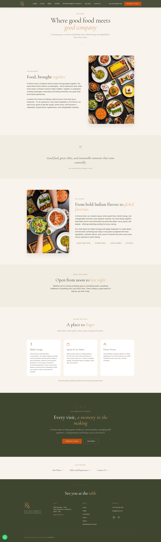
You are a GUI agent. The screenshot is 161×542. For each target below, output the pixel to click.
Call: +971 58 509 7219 (115, 3)
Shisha (85, 521)
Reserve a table (133, 3)
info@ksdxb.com (117, 511)
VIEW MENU (91, 441)
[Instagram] (114, 517)
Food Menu (86, 514)
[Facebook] (118, 517)
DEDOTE (52, 537)
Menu (50, 3)
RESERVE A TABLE (72, 441)
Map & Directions (58, 514)
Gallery (88, 3)
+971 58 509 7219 (117, 507)
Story (42, 3)
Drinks (85, 517)
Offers (57, 3)
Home (35, 3)
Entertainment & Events (72, 3)
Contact (97, 3)
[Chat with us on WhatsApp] (4, 537)
